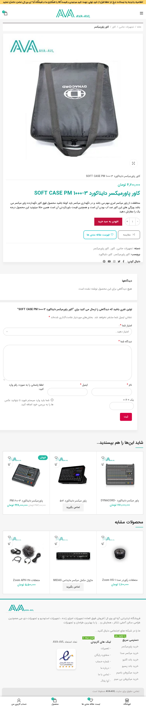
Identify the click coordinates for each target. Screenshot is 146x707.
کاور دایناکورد (105, 254)
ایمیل (84, 385)
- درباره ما (106, 668)
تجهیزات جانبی (126, 27)
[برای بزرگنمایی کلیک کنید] (133, 163)
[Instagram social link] (114, 261)
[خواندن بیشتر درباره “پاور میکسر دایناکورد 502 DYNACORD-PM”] (56, 464)
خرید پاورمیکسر (129, 646)
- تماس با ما (104, 674)
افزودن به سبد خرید (108, 222)
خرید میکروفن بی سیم (126, 679)
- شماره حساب (103, 661)
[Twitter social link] (119, 261)
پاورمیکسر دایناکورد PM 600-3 (26, 501)
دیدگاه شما (125, 341)
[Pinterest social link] (104, 261)
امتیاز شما (126, 325)
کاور (114, 27)
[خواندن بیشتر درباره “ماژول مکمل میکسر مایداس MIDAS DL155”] (56, 544)
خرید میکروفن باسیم (127, 672)
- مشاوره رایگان (102, 655)
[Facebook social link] (123, 261)
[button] (102, 464)
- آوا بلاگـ (106, 681)
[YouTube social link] (109, 261)
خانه (139, 27)
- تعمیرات (106, 648)
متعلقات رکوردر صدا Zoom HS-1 (120, 580)
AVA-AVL (110, 691)
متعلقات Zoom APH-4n (26, 580)
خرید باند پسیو (130, 666)
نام (129, 385)
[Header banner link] (73, 4)
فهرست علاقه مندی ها (98, 235)
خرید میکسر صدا (129, 653)
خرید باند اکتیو (130, 660)
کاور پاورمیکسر (101, 27)
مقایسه (127, 235)
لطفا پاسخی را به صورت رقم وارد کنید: (26, 387)
